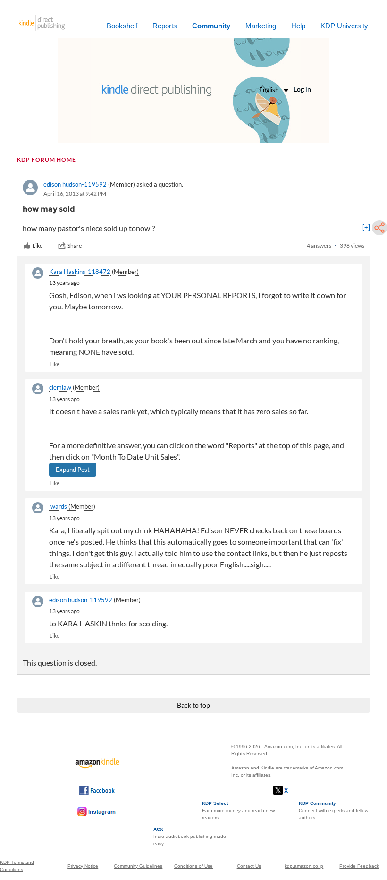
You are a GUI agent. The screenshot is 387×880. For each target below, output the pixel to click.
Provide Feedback (359, 866)
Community (211, 26)
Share (74, 245)
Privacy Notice (82, 866)
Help (298, 26)
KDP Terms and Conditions (17, 866)
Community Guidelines (138, 866)
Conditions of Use (193, 866)
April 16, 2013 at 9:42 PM (74, 193)
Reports (164, 26)
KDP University (344, 26)
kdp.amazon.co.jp (304, 866)
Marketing (260, 26)
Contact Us (249, 866)
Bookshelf (122, 26)
